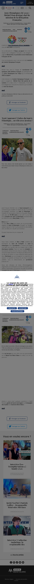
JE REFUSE (22, 308)
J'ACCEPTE (11, 308)
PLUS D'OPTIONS (17, 311)
